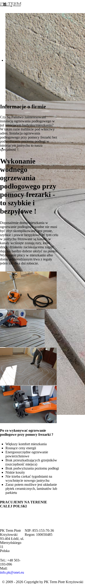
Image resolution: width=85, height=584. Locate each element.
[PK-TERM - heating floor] (11, 3)
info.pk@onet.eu (12, 572)
